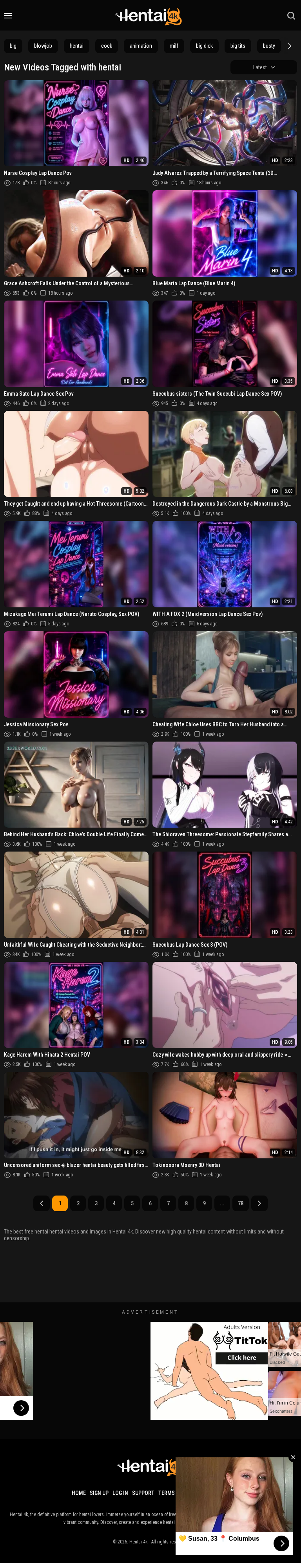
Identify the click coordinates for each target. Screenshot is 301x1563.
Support (143, 1493)
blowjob (43, 46)
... (222, 1203)
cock (106, 46)
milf (174, 46)
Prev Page (41, 1203)
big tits (237, 46)
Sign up (99, 1493)
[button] (288, 45)
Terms (166, 1493)
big (13, 46)
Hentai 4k (138, 1542)
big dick (204, 46)
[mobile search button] (291, 16)
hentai (76, 46)
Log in (120, 1493)
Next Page (259, 1203)
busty (269, 46)
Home (79, 1493)
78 (240, 1203)
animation (141, 46)
